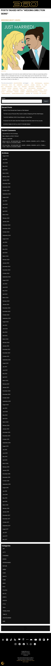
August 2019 (5, 446)
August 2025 (6, 197)
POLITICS (5, 590)
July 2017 (5, 532)
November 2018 (6, 477)
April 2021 (5, 377)
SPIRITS (4, 597)
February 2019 (6, 467)
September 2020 (7, 401)
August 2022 (6, 321)
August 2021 (5, 363)
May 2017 (5, 539)
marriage (4, 88)
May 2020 (5, 415)
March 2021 (5, 380)
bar (14, 84)
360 (32, 83)
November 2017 (6, 518)
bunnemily (44, 93)
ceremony (26, 84)
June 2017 (5, 536)
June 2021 (5, 370)
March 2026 (5, 173)
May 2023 (5, 290)
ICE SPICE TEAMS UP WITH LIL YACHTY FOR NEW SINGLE (16, 124)
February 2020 (6, 425)
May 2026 (5, 166)
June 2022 (5, 328)
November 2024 (6, 228)
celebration (19, 84)
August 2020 (6, 404)
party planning (31, 88)
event (15, 86)
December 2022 (6, 308)
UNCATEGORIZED (18, 83)
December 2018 (6, 473)
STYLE (4, 604)
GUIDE (4, 573)
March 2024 (5, 256)
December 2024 (6, 225)
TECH (4, 607)
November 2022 (6, 311)
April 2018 (5, 501)
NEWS (4, 583)
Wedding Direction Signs (32, 91)
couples (32, 84)
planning (4, 90)
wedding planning (6, 93)
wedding (22, 91)
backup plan (4, 84)
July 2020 (5, 408)
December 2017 (6, 515)
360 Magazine (38, 83)
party (25, 88)
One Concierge (14, 133)
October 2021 (6, 356)
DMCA (24, 660)
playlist (9, 90)
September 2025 (7, 194)
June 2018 (5, 494)
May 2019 (5, 456)
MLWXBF (10, 138)
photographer (40, 88)
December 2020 (6, 391)
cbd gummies (6, 133)
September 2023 (7, 277)
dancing (38, 84)
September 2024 (7, 235)
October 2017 (6, 522)
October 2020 (6, 397)
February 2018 (6, 508)
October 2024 (6, 232)
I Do (19, 86)
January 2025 (6, 221)
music (21, 88)
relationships (16, 90)
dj (42, 84)
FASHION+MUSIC (7, 562)
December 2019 (6, 432)
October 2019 (6, 439)
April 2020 (5, 418)
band (10, 84)
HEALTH (4, 576)
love (44, 86)
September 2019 (6, 442)
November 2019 (6, 435)
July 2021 (5, 366)
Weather (16, 91)
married (9, 88)
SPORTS (5, 600)
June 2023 (5, 287)
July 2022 (5, 325)
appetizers (46, 83)
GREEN (4, 569)
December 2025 (6, 183)
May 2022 (5, 332)
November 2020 (6, 394)
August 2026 (6, 156)
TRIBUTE (5, 614)
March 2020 (5, 422)
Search (3, 98)
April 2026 (5, 169)
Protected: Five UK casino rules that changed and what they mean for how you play (22, 120)
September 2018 (6, 484)
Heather (4, 138)
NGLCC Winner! (15, 136)
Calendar (18, 660)
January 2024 (6, 263)
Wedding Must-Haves (10, 20)
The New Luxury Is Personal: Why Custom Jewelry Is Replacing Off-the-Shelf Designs (23, 113)
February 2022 (6, 342)
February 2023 (6, 301)
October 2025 (6, 190)
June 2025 (5, 204)
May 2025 (5, 207)
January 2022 (6, 346)
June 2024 (5, 245)
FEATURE (5, 566)
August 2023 (6, 280)
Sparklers (22, 90)
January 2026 (6, 180)
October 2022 (6, 315)
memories (15, 88)
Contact (26, 661)
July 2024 (5, 242)
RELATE (4, 593)
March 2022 (5, 339)
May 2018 (5, 498)
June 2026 (5, 162)
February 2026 (6, 176)
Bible (22, 660)
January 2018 (6, 511)
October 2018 (6, 480)
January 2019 (6, 470)
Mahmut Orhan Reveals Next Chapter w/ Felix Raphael (16, 110)
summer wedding (38, 90)
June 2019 (5, 453)
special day (29, 90)
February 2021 (6, 384)
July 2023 (5, 283)
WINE (4, 621)
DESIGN (4, 559)
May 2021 (5, 373)
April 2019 (5, 460)
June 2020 (5, 411)
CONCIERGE (5, 555)
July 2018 (5, 491)
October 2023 (6, 273)
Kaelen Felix (38, 86)
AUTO (4, 552)
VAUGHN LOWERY (16, 142)
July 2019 (5, 449)
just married (31, 86)
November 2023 (6, 270)
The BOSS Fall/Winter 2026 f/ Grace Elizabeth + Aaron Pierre (17, 117)
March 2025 (5, 214)
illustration (24, 86)
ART (4, 548)
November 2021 (6, 353)
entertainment (8, 86)
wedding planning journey (18, 93)
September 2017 (6, 525)
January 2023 (6, 304)
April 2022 (5, 335)
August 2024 (6, 238)
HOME (4, 579)
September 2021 (6, 359)
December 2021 (6, 349)
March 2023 (5, 297)
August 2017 (5, 529)
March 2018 (5, 505)
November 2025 (6, 187)
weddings (28, 93)
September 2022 (7, 318)
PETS (4, 586)
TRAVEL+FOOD (6, 611)
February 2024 (6, 259)
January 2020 (6, 429)
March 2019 (5, 463)
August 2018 (5, 487)
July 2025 (5, 200)
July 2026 (5, 159)
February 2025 (6, 218)
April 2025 (5, 211)
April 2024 (5, 252)
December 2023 (6, 266)
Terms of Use (28, 660)
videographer (9, 91)
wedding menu (43, 91)
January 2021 (6, 387)
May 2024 (5, 249)
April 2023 (5, 294)
